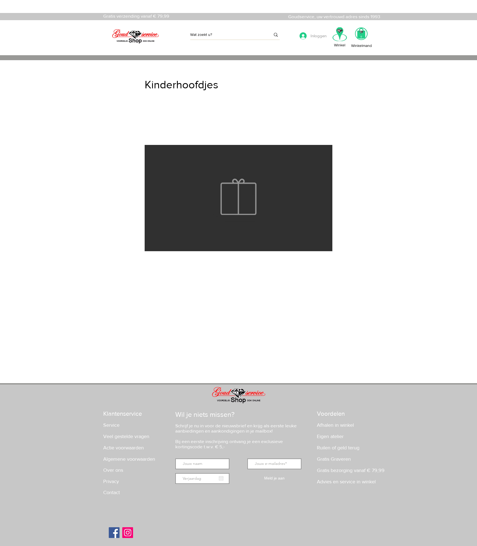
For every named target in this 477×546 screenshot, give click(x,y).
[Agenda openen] (221, 478)
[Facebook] (114, 532)
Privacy (111, 481)
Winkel (339, 45)
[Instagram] (127, 532)
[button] (361, 35)
